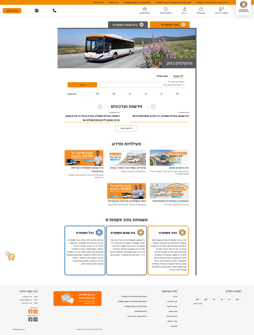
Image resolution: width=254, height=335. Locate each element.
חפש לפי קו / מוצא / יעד (176, 82)
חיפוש (82, 84)
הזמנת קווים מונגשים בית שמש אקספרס (173, 2)
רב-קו (184, 13)
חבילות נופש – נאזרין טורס (137, 316)
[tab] (168, 24)
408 (177, 93)
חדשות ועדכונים (166, 13)
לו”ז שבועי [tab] (178, 76)
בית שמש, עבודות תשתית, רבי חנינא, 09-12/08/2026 (160, 115)
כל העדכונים (126, 128)
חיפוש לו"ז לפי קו (221, 13)
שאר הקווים (71, 93)
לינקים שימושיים (141, 311)
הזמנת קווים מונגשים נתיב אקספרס (212, 2)
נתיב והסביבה (172, 301)
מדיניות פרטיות (171, 316)
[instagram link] (35, 311)
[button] (10, 256)
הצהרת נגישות (172, 306)
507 (130, 93)
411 (162, 93)
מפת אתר (174, 326)
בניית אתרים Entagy (19, 329)
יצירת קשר (114, 2)
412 (146, 93)
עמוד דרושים (172, 321)
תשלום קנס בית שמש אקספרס (137, 2)
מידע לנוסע (99, 2)
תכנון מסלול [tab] (162, 76)
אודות (175, 296)
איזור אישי (12, 10)
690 (97, 93)
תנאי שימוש (173, 311)
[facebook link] (30, 311)
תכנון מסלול (201, 13)
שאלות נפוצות (145, 13)
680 (113, 93)
